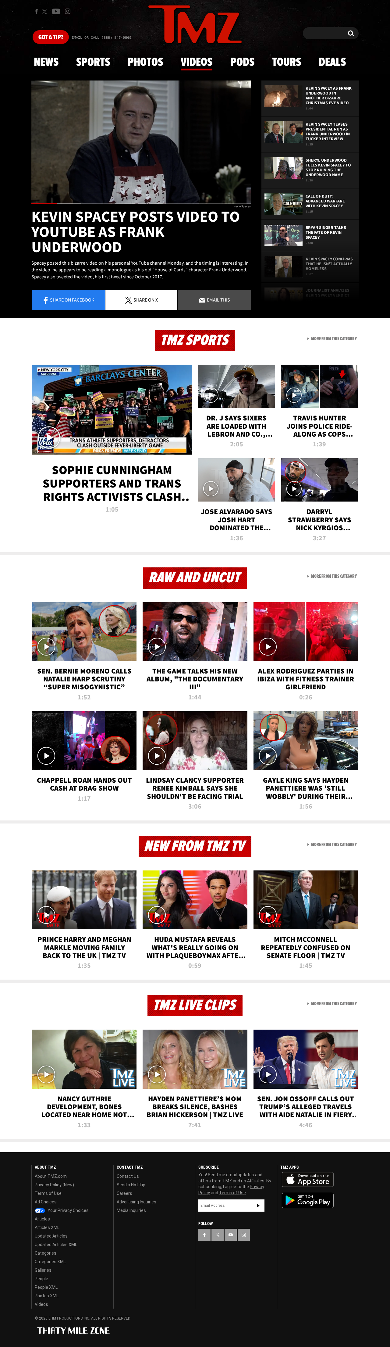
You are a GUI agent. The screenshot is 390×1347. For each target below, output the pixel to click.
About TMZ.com (51, 1176)
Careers (124, 1193)
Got (50, 37)
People (41, 1278)
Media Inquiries (131, 1210)
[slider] (141, 203)
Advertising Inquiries (136, 1201)
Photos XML (46, 1295)
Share (72, 300)
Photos (145, 62)
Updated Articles (51, 1236)
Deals (332, 62)
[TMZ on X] (45, 11)
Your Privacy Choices (68, 1210)
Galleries (43, 1270)
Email (218, 300)
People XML (46, 1287)
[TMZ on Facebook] (36, 11)
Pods (242, 62)
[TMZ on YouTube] (231, 1235)
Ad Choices (46, 1201)
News (46, 62)
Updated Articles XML (56, 1244)
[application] (141, 142)
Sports (93, 62)
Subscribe (258, 1205)
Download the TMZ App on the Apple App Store (308, 1179)
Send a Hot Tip (131, 1184)
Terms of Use (48, 1193)
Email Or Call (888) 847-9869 (101, 38)
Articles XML (47, 1227)
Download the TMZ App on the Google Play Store (308, 1200)
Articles (42, 1219)
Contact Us (128, 1176)
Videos (196, 62)
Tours (286, 62)
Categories (45, 1253)
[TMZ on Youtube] (56, 11)
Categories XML (50, 1261)
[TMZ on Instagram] (67, 11)
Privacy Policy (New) (54, 1184)
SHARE (145, 300)
